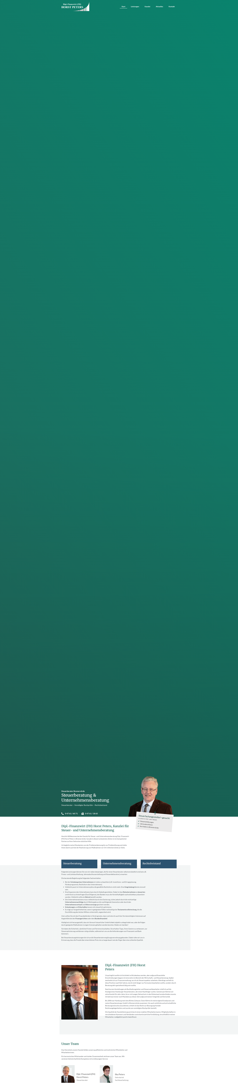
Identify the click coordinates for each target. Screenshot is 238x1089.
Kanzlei (147, 6)
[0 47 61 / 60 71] (62, 814)
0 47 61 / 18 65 (91, 813)
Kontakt (172, 6)
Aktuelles (159, 6)
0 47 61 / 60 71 (71, 813)
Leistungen (135, 6)
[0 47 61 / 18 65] (82, 814)
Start (123, 6)
